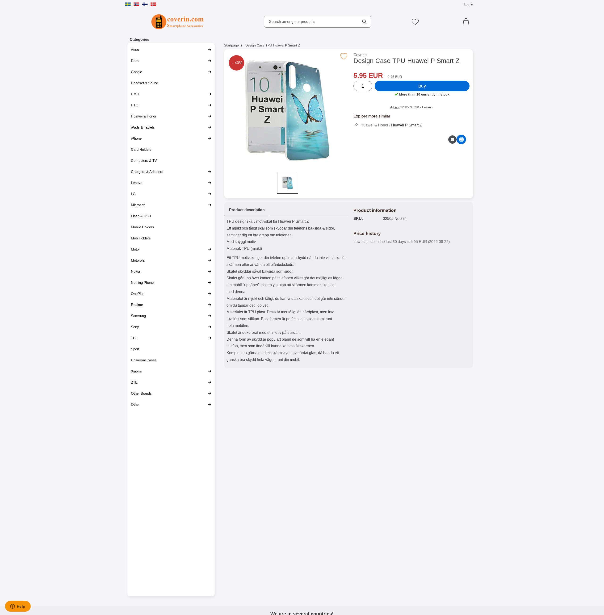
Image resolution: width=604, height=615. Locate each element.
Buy (422, 86)
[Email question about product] (452, 139)
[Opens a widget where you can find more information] (18, 607)
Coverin (360, 55)
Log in (468, 4)
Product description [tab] (247, 210)
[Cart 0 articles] (467, 22)
